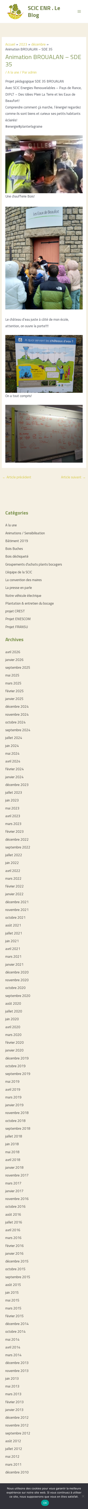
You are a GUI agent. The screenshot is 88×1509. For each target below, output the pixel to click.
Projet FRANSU (16, 626)
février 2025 (14, 691)
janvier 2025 (14, 698)
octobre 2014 (15, 1331)
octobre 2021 (15, 917)
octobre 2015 (15, 1269)
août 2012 (13, 1441)
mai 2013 (12, 1386)
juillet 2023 (13, 792)
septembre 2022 (17, 847)
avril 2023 (12, 816)
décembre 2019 (17, 1058)
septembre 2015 (17, 1277)
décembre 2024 (17, 706)
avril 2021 (12, 948)
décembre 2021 (17, 902)
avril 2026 (12, 652)
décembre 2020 (17, 972)
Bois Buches (14, 548)
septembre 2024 (17, 730)
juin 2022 (12, 862)
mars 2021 (13, 956)
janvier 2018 (14, 1167)
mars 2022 (13, 878)
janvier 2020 (14, 1050)
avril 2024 (12, 761)
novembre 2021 (17, 909)
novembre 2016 (17, 1198)
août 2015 (13, 1284)
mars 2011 (13, 1464)
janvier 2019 (14, 1105)
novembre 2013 (17, 1370)
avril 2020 (12, 1027)
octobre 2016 (15, 1206)
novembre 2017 (17, 1175)
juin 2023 (12, 800)
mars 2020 (13, 1034)
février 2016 (14, 1245)
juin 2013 (12, 1378)
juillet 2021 (13, 933)
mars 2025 (13, 683)
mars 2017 (13, 1183)
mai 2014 (12, 1339)
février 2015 (14, 1316)
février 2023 (14, 831)
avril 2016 (12, 1230)
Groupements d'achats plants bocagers (33, 564)
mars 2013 (13, 1394)
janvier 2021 (14, 964)
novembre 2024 (17, 714)
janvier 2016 (14, 1253)
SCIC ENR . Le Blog (44, 11)
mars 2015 (13, 1308)
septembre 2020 (17, 995)
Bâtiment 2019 (16, 541)
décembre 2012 (17, 1417)
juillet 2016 (13, 1222)
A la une (13, 72)
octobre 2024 (15, 722)
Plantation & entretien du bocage (29, 603)
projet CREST (15, 611)
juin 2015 (12, 1292)
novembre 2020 (17, 980)
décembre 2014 (17, 1323)
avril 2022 (12, 870)
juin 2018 (12, 1144)
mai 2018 (12, 1152)
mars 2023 (13, 823)
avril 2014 (12, 1347)
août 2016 (13, 1214)
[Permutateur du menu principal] (79, 11)
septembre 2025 (17, 667)
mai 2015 (12, 1300)
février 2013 (14, 1402)
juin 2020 (12, 1019)
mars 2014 (13, 1355)
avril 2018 (12, 1159)
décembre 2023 (17, 784)
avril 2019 (12, 1089)
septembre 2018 (17, 1128)
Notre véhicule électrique (23, 595)
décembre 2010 (17, 1472)
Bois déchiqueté (16, 556)
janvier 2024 (14, 777)
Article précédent (16, 477)
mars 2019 (13, 1097)
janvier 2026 (14, 659)
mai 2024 (12, 753)
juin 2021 (12, 941)
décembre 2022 (17, 839)
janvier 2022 (14, 894)
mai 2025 (12, 675)
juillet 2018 (13, 1136)
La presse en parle (18, 587)
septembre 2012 (17, 1433)
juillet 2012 (13, 1448)
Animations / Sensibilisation (25, 533)
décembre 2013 (17, 1362)
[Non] (83, 1496)
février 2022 (14, 886)
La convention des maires (23, 580)
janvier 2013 (14, 1409)
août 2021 (13, 925)
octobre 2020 (15, 987)
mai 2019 (12, 1081)
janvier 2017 (14, 1191)
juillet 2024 (13, 737)
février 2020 (14, 1042)
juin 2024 (12, 745)
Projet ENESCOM (18, 619)
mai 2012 (12, 1456)
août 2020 (13, 1003)
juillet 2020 (13, 1011)
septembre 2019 (17, 1073)
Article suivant (73, 477)
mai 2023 (12, 808)
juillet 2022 (13, 855)
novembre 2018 (17, 1112)
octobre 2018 (15, 1120)
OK (45, 1503)
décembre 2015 (17, 1261)
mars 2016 (13, 1237)
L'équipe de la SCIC (18, 572)
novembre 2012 (17, 1425)
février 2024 (14, 769)
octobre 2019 (15, 1066)
